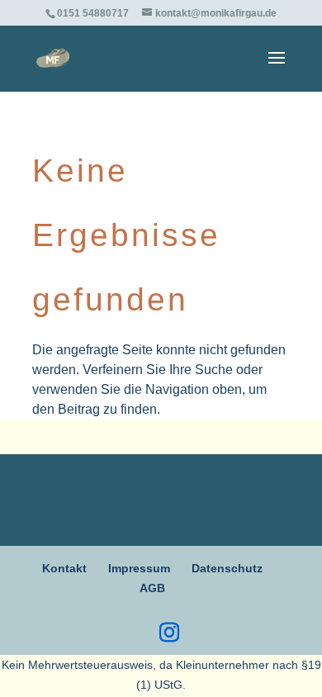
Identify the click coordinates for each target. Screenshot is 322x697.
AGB (152, 588)
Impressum (139, 568)
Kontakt (64, 568)
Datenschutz (227, 568)
